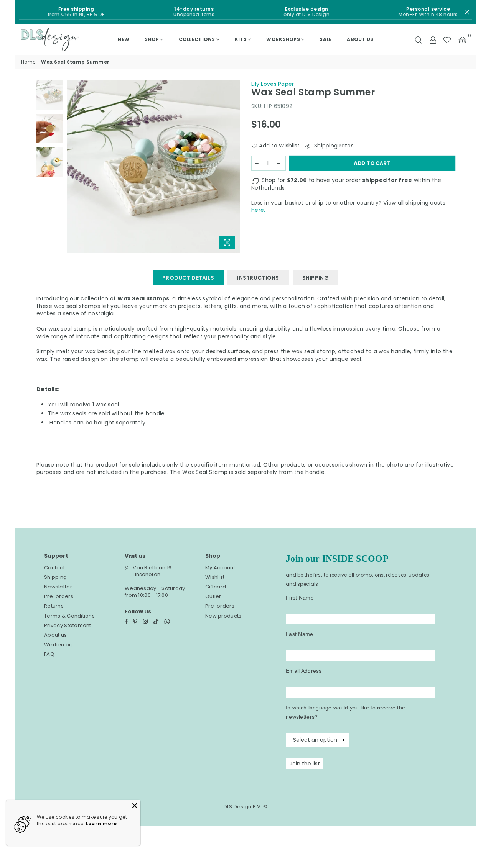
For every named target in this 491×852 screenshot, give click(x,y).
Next (233, 167)
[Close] (134, 805)
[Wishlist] (447, 39)
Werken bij (58, 644)
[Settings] (433, 39)
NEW (123, 39)
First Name (300, 598)
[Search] (419, 39)
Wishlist (214, 577)
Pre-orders (58, 596)
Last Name (299, 634)
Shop (152, 39)
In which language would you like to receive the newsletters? (345, 712)
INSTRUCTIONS (258, 278)
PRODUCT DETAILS (188, 278)
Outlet (213, 596)
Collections (197, 39)
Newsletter (58, 586)
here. (258, 210)
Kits (241, 39)
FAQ (49, 654)
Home (28, 62)
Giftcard (215, 586)
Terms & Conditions (69, 615)
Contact (54, 567)
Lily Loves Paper (272, 84)
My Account (220, 567)
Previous (74, 167)
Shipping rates (333, 145)
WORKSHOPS (283, 39)
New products (223, 615)
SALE (325, 39)
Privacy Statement (67, 625)
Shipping (55, 577)
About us (360, 39)
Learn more (101, 823)
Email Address (304, 671)
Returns (54, 606)
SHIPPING (315, 278)
